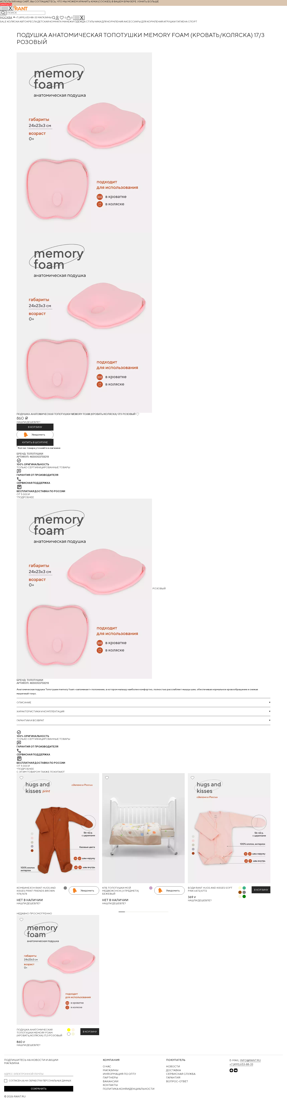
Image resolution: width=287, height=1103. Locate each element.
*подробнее (25, 497)
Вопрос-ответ (177, 1081)
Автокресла (28, 21)
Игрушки (169, 21)
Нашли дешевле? (28, 422)
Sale (3, 21)
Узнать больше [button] (148, 1)
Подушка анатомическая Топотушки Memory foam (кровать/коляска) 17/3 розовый (39, 1032)
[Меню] (79, 17)
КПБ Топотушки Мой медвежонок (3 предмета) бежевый (120, 890)
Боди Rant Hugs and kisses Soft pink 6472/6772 (210, 889)
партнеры (110, 1077)
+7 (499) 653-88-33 (26, 17)
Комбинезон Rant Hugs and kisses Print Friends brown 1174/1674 (36, 890)
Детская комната (49, 21)
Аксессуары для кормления (143, 21)
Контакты (110, 1085)
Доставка (173, 1070)
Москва (6, 17)
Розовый (159, 588)
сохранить (39, 1088)
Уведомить (38, 434)
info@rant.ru (250, 1060)
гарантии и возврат (30, 720)
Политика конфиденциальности (128, 1088)
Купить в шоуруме (35, 442)
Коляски (13, 21)
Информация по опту (119, 1073)
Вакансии (110, 1081)
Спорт (192, 21)
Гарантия (173, 1077)
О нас (107, 1066)
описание (24, 702)
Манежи (68, 21)
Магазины (45, 17)
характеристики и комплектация (40, 711)
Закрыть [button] (6, 4)
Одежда (80, 21)
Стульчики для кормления (105, 21)
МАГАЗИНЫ (110, 1070)
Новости (173, 1066)
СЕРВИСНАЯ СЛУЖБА (180, 1073)
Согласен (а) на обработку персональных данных (40, 1080)
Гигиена (182, 21)
